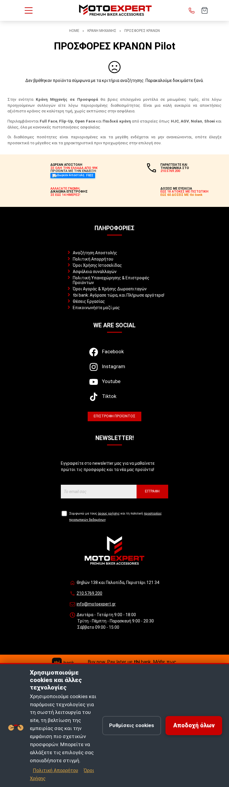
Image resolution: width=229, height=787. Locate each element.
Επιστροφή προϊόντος (114, 416)
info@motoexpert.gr (96, 604)
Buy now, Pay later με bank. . (132, 662)
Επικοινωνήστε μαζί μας (96, 307)
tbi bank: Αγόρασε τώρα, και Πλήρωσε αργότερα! (118, 295)
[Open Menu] (28, 10)
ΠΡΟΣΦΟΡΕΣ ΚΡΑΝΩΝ (142, 31)
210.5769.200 (89, 593)
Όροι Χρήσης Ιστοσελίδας (97, 265)
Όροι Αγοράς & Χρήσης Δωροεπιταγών (110, 288)
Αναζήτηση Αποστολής (95, 252)
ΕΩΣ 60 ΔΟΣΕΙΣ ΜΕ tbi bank (181, 195)
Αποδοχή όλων (194, 725)
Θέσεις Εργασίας (89, 301)
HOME (74, 31)
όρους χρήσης (109, 513)
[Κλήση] (192, 10)
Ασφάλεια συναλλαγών (95, 271)
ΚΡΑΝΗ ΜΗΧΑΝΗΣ (101, 31)
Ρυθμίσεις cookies (131, 725)
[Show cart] (204, 10)
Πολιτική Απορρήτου (93, 259)
